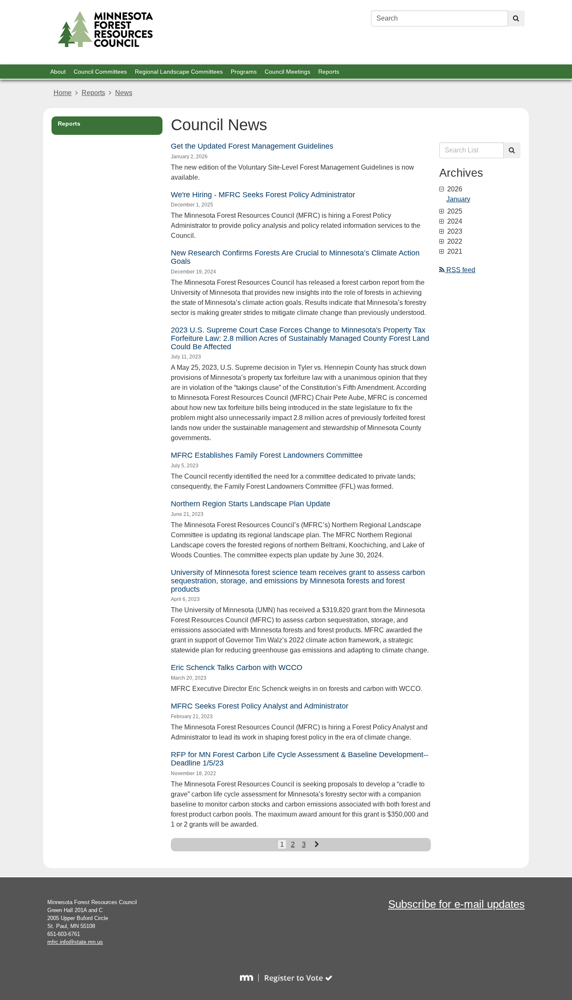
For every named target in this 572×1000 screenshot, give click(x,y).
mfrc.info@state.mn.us (75, 942)
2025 (454, 211)
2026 (454, 189)
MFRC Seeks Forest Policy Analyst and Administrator (259, 706)
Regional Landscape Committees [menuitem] (179, 71)
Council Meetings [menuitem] (287, 71)
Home (63, 92)
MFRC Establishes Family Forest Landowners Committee (267, 455)
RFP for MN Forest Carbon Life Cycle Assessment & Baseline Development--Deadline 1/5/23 (299, 758)
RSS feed (460, 269)
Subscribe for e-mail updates (456, 904)
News (123, 92)
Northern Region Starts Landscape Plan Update (250, 504)
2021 (454, 251)
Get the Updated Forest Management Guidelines (252, 146)
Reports (93, 92)
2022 (454, 241)
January (458, 199)
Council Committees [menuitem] (100, 71)
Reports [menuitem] (328, 71)
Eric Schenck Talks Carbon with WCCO (236, 667)
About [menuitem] (58, 71)
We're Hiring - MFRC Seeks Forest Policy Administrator (263, 195)
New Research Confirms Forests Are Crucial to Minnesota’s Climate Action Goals (295, 257)
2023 (454, 231)
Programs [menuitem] (244, 71)
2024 (454, 221)
